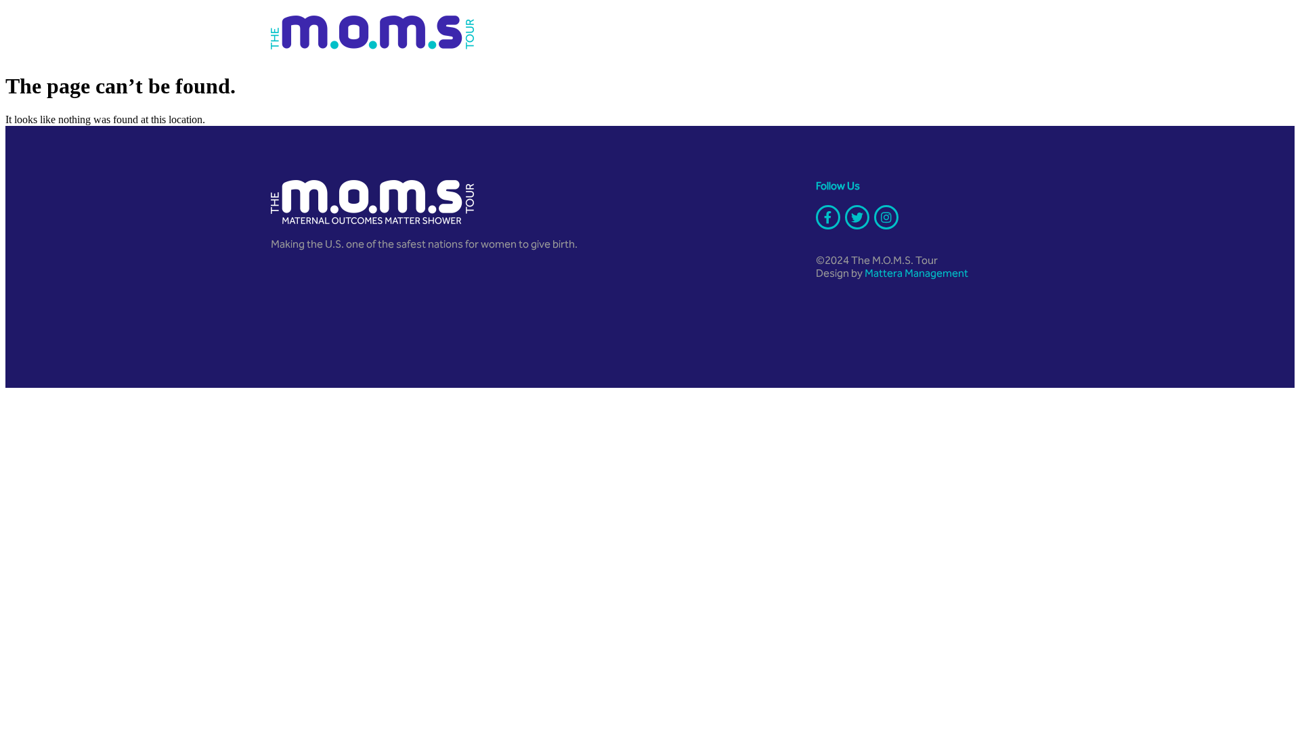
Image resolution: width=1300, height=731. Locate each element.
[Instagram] (886, 217)
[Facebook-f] (828, 217)
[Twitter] (857, 217)
